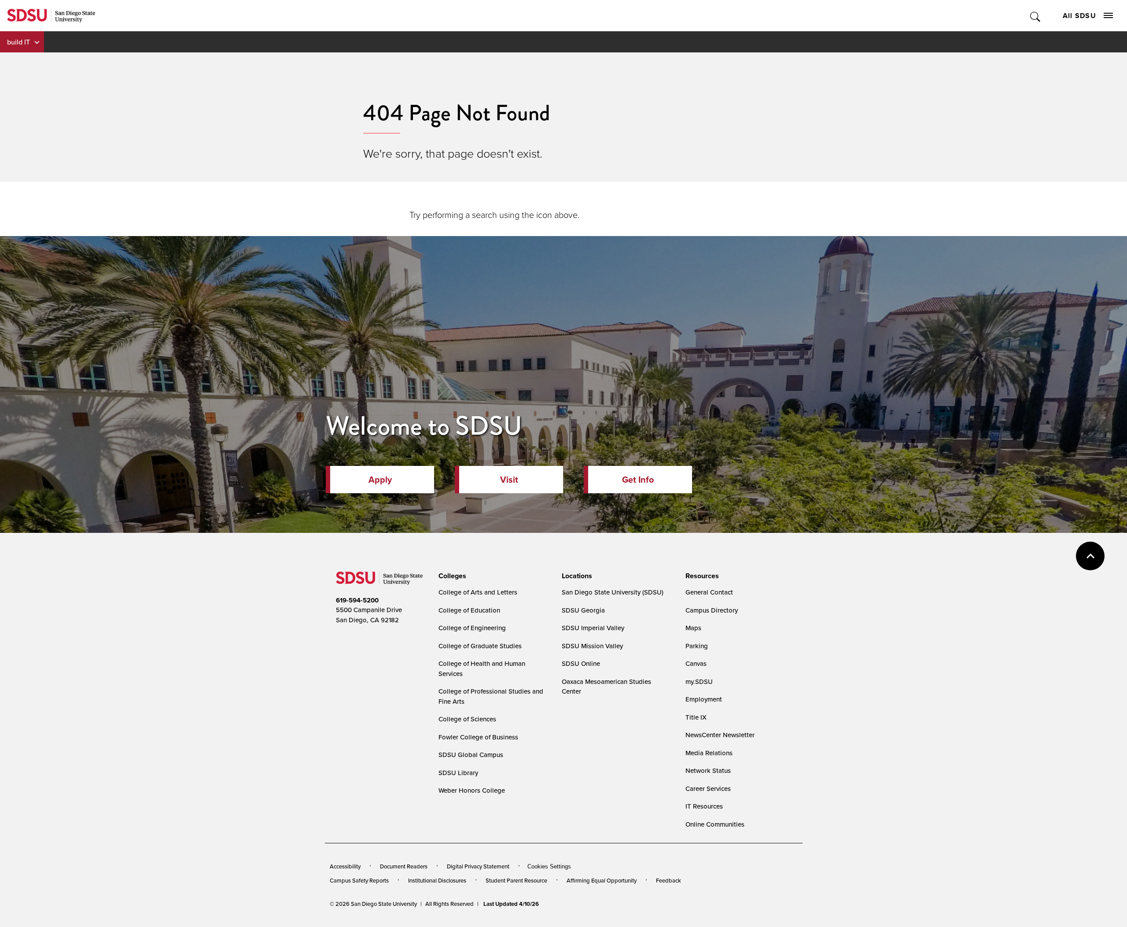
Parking (696, 645)
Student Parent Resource (516, 880)
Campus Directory (711, 610)
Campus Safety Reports (359, 880)
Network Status (708, 770)
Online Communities (714, 824)
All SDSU (1079, 16)
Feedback (668, 880)
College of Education (469, 610)
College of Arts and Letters (477, 592)
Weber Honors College (471, 790)
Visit (509, 479)
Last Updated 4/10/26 (511, 904)
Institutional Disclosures (437, 880)
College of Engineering (472, 627)
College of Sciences (467, 719)
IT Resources (704, 806)
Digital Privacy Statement (478, 866)
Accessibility (345, 866)
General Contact (709, 592)
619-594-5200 (357, 600)
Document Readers (403, 866)
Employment (703, 699)
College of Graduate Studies (480, 645)
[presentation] (451, 576)
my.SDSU (699, 681)
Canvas (696, 663)
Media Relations (709, 752)
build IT (18, 42)
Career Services (708, 788)
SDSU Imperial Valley (593, 627)
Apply (380, 479)
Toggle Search (1035, 15)
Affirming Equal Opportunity (602, 880)
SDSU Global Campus (470, 754)
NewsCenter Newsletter (720, 734)
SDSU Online (581, 663)
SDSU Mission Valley (592, 645)
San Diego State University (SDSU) (612, 592)
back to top (1090, 556)
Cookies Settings (549, 867)
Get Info (638, 479)
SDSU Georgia (583, 610)
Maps (693, 627)
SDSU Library (458, 772)
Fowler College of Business (478, 737)
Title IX (696, 717)
